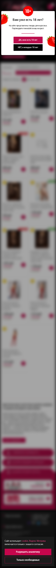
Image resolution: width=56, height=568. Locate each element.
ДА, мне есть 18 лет (28, 40)
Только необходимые (28, 560)
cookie (25, 541)
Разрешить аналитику (28, 552)
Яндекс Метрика (37, 541)
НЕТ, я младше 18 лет (28, 47)
